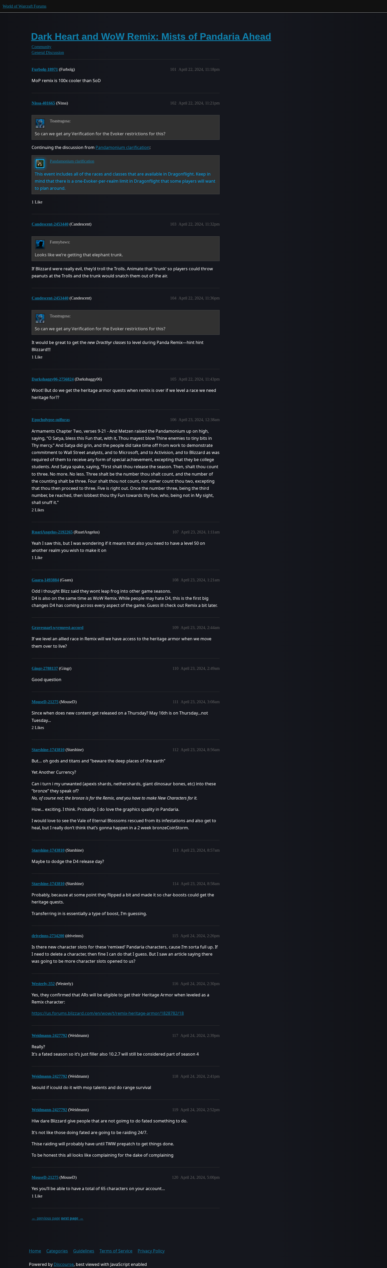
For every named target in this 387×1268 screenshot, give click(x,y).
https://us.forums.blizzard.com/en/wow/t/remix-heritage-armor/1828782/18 (108, 1013)
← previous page (46, 1218)
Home (35, 1251)
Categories (57, 1251)
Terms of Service (116, 1251)
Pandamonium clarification (123, 147)
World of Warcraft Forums (24, 6)
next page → (72, 1218)
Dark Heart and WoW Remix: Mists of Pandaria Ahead (151, 36)
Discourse (64, 1264)
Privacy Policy (151, 1251)
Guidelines (83, 1251)
